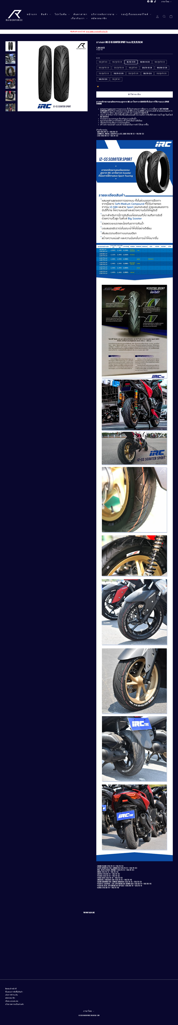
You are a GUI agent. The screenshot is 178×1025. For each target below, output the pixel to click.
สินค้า (45, 14)
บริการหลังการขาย (103, 14)
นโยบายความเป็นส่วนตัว (14, 1004)
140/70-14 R (133, 68)
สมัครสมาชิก (99, 18)
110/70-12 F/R (118, 73)
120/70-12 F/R (133, 73)
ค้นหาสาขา (80, 14)
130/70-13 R (103, 62)
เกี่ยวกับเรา (78, 18)
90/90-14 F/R (145, 62)
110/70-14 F (116, 79)
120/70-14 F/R (119, 68)
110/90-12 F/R (104, 73)
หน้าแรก (32, 14)
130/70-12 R (147, 73)
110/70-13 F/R (117, 62)
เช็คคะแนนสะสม (11, 1001)
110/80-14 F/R (161, 73)
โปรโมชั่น (61, 14)
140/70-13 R (103, 79)
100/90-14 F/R (160, 62)
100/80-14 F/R (104, 68)
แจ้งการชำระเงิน (11, 995)
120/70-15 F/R (147, 68)
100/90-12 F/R (162, 68)
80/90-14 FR (131, 62)
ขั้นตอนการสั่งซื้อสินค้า (14, 992)
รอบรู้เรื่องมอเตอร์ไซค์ (135, 14)
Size (98, 58)
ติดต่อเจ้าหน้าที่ (10, 989)
